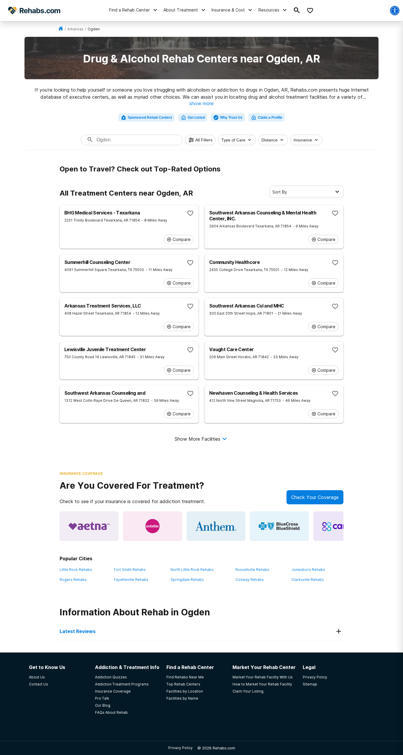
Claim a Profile (270, 117)
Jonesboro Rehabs (308, 569)
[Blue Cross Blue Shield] (279, 526)
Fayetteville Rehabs (131, 579)
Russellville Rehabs (252, 569)
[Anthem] (215, 526)
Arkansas (75, 29)
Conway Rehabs (249, 579)
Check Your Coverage (315, 497)
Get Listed (196, 117)
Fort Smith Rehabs (130, 569)
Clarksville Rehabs (307, 579)
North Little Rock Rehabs (192, 569)
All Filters (203, 140)
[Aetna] (89, 526)
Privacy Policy (180, 748)
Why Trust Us (231, 117)
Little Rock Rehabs (76, 569)
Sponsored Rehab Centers (150, 117)
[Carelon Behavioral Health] (342, 526)
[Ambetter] (152, 526)
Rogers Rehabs (73, 579)
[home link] (60, 29)
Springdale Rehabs (187, 579)
